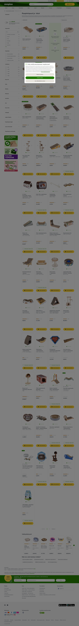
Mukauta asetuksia (40, 74)
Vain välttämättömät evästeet (40, 81)
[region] (39, 73)
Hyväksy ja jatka (40, 77)
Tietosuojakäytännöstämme (45, 71)
